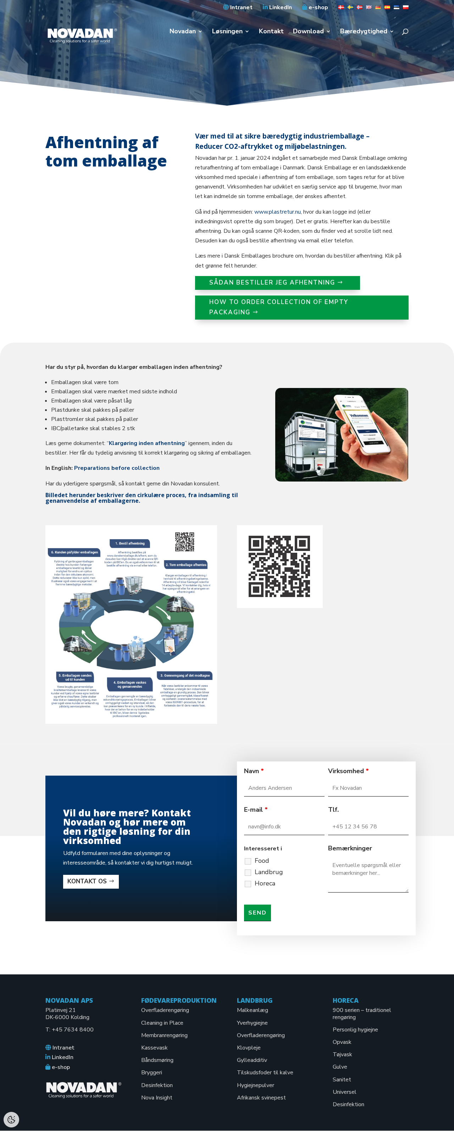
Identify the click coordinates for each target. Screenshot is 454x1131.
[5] (376, 10)
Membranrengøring (164, 1035)
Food (262, 860)
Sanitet (342, 1080)
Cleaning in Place (162, 1023)
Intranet (241, 7)
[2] (348, 10)
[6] (385, 10)
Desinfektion (157, 1085)
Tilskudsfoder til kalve (265, 1072)
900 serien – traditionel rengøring (362, 1013)
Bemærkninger (350, 848)
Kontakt (271, 32)
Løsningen (227, 32)
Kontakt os (87, 881)
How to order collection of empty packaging (278, 307)
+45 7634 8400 (73, 1030)
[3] (357, 10)
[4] (367, 10)
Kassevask (154, 1048)
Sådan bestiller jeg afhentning (272, 282)
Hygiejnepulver (255, 1085)
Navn (254, 771)
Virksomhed (348, 771)
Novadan (183, 32)
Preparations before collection (117, 468)
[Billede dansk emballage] (342, 480)
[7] (394, 10)
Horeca (265, 883)
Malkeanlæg (252, 1010)
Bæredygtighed (363, 32)
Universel (344, 1092)
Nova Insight (156, 1098)
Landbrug (269, 872)
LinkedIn (280, 7)
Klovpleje (249, 1048)
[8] (404, 10)
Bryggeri (151, 1072)
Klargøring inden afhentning (147, 443)
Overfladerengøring (165, 1010)
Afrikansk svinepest (261, 1098)
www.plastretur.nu (277, 212)
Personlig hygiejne (355, 1030)
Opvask (342, 1042)
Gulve (340, 1067)
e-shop (317, 7)
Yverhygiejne (252, 1023)
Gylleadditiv (252, 1060)
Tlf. (333, 809)
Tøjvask (342, 1054)
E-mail (256, 809)
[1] (339, 10)
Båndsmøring (157, 1060)
